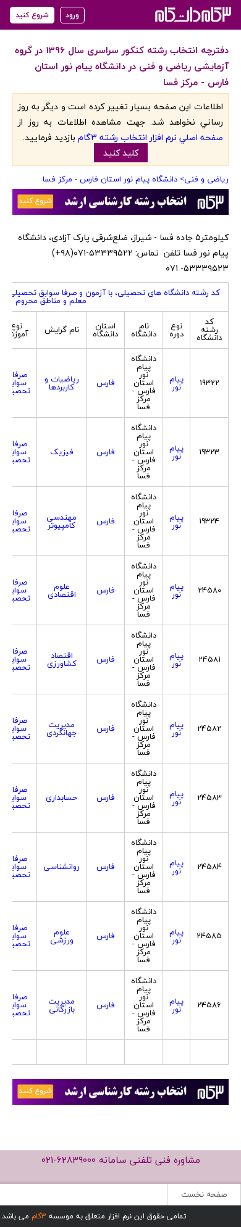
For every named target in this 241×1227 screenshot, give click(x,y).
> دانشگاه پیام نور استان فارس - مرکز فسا (113, 179)
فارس (105, 382)
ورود (72, 15)
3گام (39, 1216)
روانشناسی (61, 866)
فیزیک (62, 452)
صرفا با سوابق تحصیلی (16, 382)
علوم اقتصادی (62, 590)
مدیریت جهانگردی (61, 728)
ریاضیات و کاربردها (61, 383)
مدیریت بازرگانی (61, 1005)
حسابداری (61, 797)
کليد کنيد (120, 152)
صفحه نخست (204, 1194)
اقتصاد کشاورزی (62, 659)
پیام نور (176, 383)
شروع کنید (32, 15)
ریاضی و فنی (206, 179)
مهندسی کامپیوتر (61, 521)
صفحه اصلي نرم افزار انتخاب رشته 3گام (150, 137)
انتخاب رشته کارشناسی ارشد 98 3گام (192, 14)
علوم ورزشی (62, 936)
